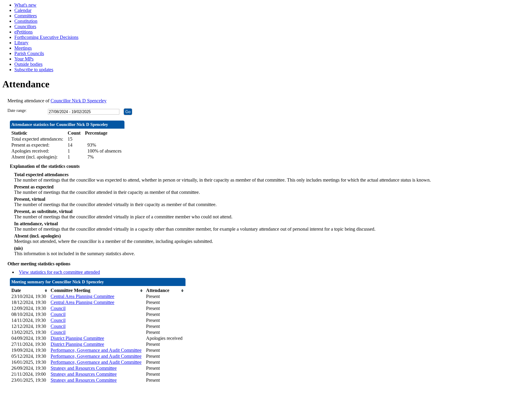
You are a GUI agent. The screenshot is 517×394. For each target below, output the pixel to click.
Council (58, 308)
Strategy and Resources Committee (84, 368)
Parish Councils (29, 53)
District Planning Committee (77, 338)
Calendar (22, 10)
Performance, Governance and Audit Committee (96, 350)
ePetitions (23, 31)
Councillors (25, 26)
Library (21, 42)
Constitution (25, 21)
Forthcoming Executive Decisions (46, 37)
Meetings (23, 48)
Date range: (17, 110)
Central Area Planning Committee (82, 296)
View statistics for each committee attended (59, 272)
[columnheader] (29, 290)
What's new (25, 4)
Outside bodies (28, 64)
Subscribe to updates (33, 69)
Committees (25, 15)
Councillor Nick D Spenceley (79, 100)
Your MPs (24, 58)
